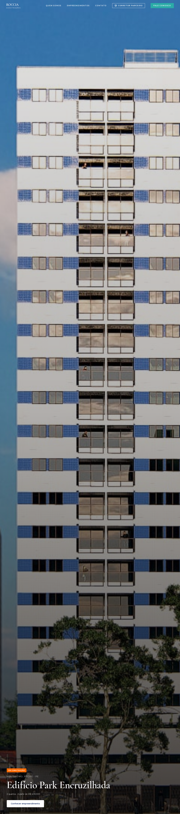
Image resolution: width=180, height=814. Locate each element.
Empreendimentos (78, 5)
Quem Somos (53, 5)
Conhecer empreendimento (25, 803)
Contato (101, 5)
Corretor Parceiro (130, 5)
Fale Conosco (162, 5)
